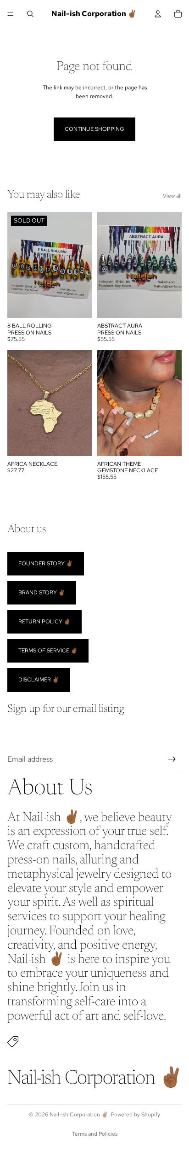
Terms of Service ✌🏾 (48, 650)
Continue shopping (94, 129)
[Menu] (10, 13)
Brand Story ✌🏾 (41, 592)
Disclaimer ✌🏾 (38, 680)
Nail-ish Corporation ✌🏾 (79, 1114)
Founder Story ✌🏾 (45, 563)
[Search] (30, 14)
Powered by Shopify (135, 1114)
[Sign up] (172, 759)
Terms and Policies (94, 1134)
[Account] (158, 14)
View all (172, 196)
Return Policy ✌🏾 (44, 621)
